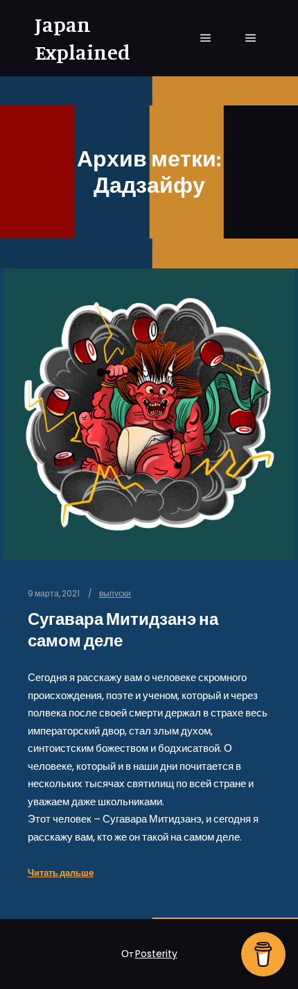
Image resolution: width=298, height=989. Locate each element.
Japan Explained (82, 38)
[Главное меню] (205, 38)
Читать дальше (61, 872)
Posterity (156, 954)
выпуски (115, 593)
